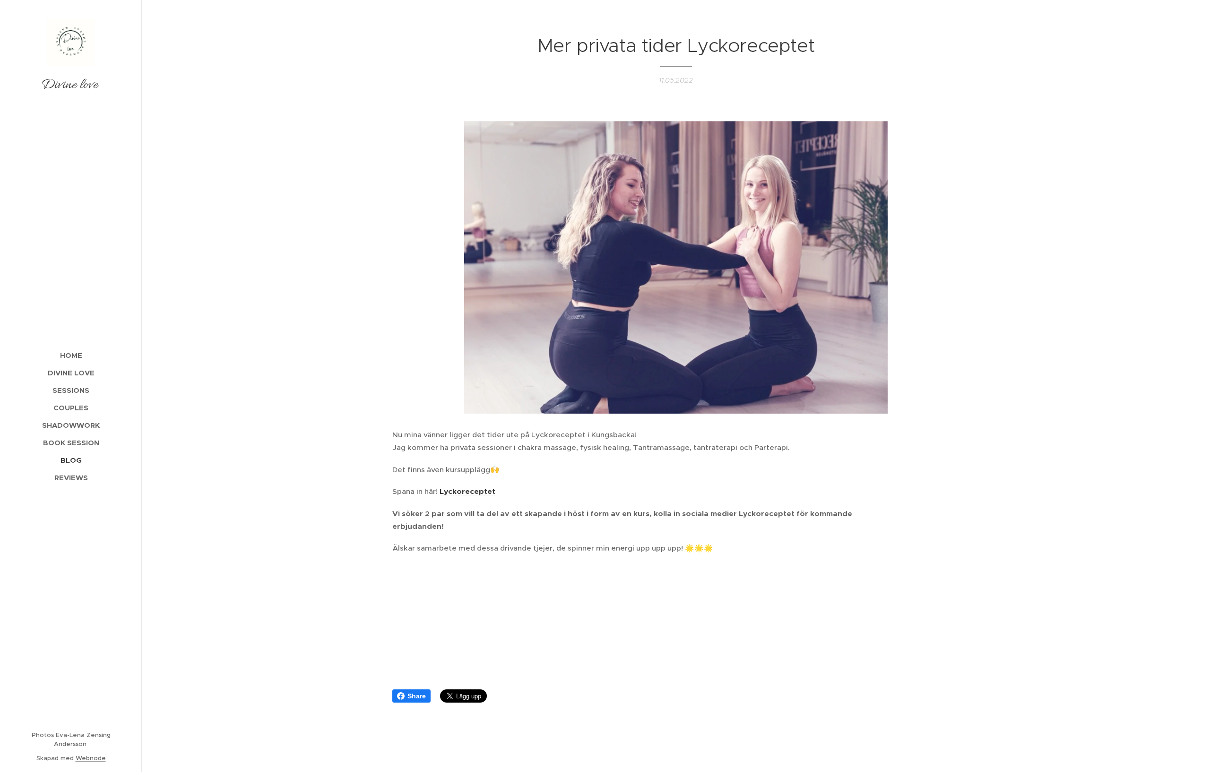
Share (416, 696)
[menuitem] (71, 355)
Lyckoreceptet (467, 491)
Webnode (91, 758)
